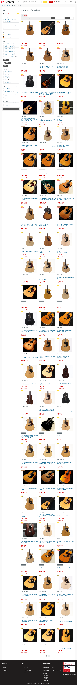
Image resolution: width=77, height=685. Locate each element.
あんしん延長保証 (27, 670)
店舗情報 (58, 1)
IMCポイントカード (28, 665)
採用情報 (46, 680)
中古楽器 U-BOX (6, 665)
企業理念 (46, 677)
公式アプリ (26, 667)
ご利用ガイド (5, 670)
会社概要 (46, 675)
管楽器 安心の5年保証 (28, 672)
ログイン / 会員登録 (68, 1)
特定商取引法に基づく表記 (49, 665)
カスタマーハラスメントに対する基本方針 (52, 670)
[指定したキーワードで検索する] (39, 2)
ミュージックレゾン (28, 669)
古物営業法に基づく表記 (49, 667)
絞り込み (5, 65)
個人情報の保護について (49, 669)
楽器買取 (5, 667)
